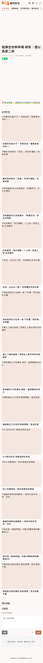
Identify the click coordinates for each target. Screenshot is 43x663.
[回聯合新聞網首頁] (5, 3)
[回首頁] (10, 3)
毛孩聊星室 (25, 8)
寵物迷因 (35, 8)
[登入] (37, 3)
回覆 (38, 632)
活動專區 (15, 8)
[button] (29, 3)
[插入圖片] (33, 633)
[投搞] (33, 3)
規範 (4, 632)
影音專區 (5, 8)
